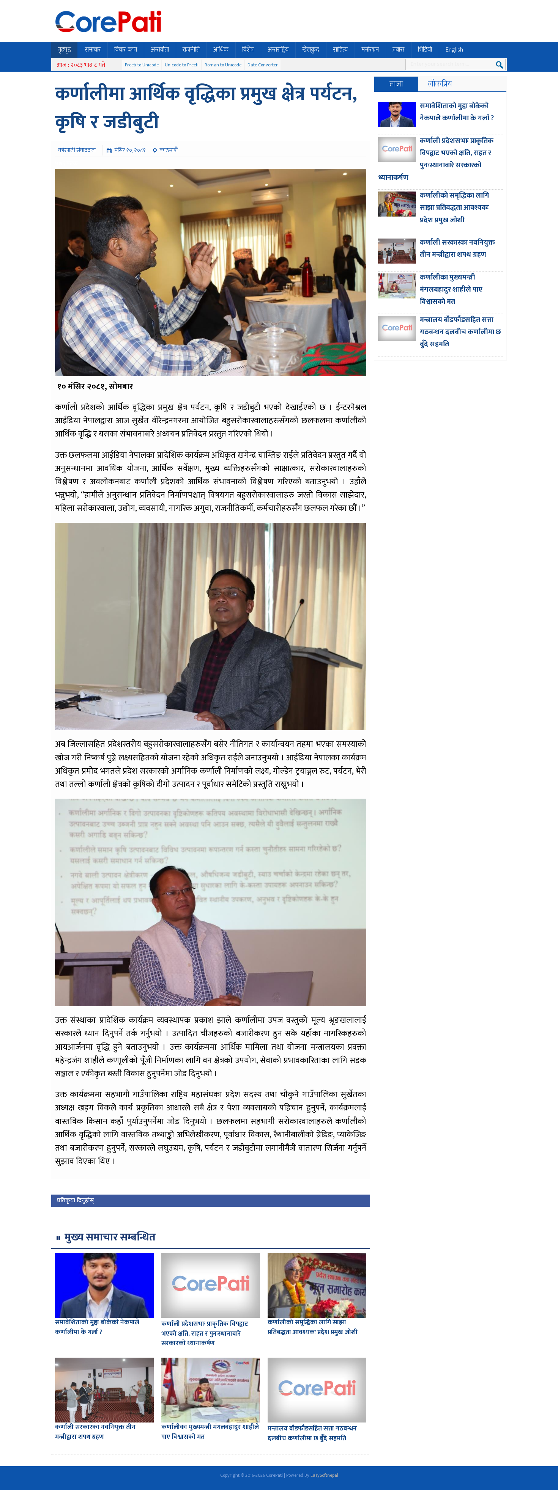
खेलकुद (310, 49)
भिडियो (425, 49)
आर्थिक (221, 49)
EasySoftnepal (324, 1475)
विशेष (248, 49)
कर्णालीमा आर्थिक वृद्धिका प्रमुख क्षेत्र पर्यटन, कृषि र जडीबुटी (206, 108)
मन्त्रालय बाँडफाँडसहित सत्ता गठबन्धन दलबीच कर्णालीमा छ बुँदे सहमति (312, 1433)
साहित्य (340, 49)
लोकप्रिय (440, 84)
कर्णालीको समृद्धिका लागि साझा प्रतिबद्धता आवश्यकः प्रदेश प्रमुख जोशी (313, 1327)
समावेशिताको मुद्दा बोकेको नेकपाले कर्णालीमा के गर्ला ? (97, 1327)
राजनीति (191, 49)
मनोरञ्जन (370, 49)
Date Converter (262, 65)
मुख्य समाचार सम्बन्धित (110, 1237)
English (454, 49)
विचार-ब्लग (125, 49)
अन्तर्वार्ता (160, 49)
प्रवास (398, 49)
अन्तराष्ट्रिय (278, 49)
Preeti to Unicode (142, 65)
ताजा (396, 84)
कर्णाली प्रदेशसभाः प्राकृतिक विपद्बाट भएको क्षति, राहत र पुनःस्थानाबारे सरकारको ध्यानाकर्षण (204, 1334)
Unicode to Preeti (182, 65)
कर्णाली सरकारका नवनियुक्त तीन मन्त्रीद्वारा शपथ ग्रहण (95, 1432)
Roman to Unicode (223, 65)
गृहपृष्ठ (64, 49)
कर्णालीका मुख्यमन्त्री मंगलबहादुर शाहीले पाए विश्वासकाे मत (210, 1432)
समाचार (93, 49)
